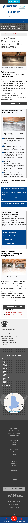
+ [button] (22, 406)
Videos (14, 468)
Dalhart (5, 375)
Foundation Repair (14, 426)
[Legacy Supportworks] (14, 518)
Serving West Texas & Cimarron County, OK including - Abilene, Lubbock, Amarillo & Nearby (14, 15)
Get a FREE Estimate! (14, 307)
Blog (14, 451)
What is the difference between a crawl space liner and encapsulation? (13, 204)
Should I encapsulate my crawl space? (13, 188)
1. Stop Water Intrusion (9, 232)
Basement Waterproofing (14, 433)
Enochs (5, 379)
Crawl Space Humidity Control (14, 314)
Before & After (14, 463)
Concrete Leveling (14, 428)
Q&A (14, 456)
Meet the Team (14, 449)
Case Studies (14, 475)
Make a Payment (14, 1)
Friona (4, 382)
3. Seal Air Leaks (8, 239)
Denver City (6, 377)
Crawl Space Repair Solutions (14, 312)
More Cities (7, 385)
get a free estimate (14, 489)
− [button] (22, 409)
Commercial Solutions (14, 435)
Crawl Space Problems (6, 333)
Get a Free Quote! (14, 103)
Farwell (5, 381)
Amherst (5, 364)
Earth (4, 378)
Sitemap (15, 514)
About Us (14, 442)
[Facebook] (12, 479)
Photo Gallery (4, 344)
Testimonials (14, 472)
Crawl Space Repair (8, 329)
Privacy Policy (19, 513)
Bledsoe (5, 369)
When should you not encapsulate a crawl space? (14, 193)
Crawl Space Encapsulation (9, 340)
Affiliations (14, 447)
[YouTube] (14, 479)
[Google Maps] (16, 479)
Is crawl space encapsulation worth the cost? (13, 198)
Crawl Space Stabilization (8, 338)
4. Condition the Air (8, 243)
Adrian (4, 362)
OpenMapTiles (10, 411)
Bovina (5, 371)
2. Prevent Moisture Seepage (11, 235)
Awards (14, 454)
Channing (5, 372)
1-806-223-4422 (14, 501)
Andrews (5, 365)
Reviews (14, 465)
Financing (14, 444)
